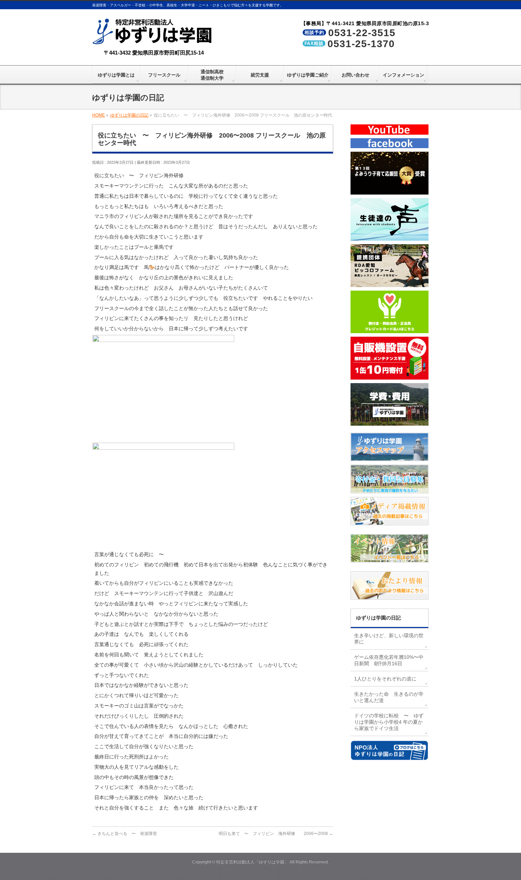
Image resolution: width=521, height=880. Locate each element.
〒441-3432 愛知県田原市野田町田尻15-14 (154, 53)
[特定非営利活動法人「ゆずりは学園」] (153, 39)
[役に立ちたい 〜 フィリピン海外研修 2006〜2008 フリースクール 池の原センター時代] (163, 437)
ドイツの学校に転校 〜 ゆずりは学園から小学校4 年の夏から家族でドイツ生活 (389, 722)
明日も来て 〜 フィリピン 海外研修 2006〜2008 (276, 833)
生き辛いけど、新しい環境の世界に (389, 639)
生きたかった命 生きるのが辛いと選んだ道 (389, 697)
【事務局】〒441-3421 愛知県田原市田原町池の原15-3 (365, 23)
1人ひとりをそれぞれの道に (385, 679)
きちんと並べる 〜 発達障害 (124, 833)
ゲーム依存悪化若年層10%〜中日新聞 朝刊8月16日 (389, 660)
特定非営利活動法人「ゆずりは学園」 (252, 861)
